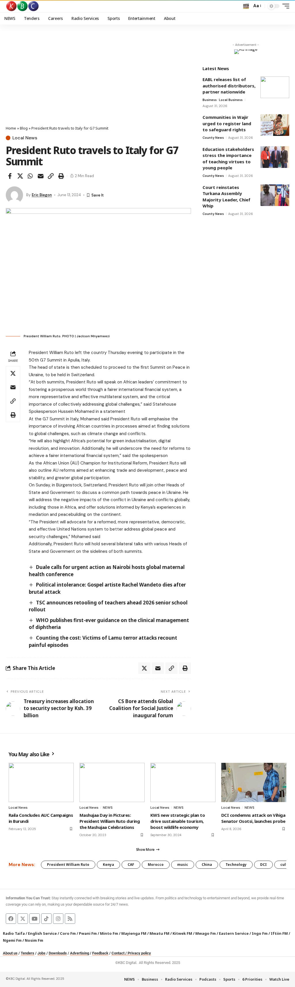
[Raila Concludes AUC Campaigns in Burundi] (41, 782)
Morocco (156, 864)
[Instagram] (58, 918)
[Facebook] (11, 918)
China (207, 864)
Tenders (27, 953)
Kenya (108, 864)
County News (213, 138)
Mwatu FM (159, 933)
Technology (236, 864)
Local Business (231, 100)
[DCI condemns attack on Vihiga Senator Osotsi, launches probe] (253, 782)
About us (10, 953)
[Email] (41, 176)
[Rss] (70, 918)
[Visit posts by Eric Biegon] (14, 195)
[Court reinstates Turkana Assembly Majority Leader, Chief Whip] (274, 195)
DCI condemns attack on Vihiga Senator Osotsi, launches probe (253, 818)
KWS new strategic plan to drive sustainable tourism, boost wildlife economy (177, 821)
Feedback (100, 953)
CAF (131, 864)
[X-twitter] (23, 918)
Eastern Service (234, 933)
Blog (24, 128)
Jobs (41, 953)
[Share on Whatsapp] (30, 176)
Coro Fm (68, 933)
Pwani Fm (88, 933)
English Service (42, 933)
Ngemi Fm (12, 940)
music (182, 864)
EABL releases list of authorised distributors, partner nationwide (229, 85)
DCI (263, 864)
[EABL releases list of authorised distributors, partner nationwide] (274, 87)
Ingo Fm (260, 933)
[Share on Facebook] (10, 176)
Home (11, 128)
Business (210, 100)
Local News (24, 138)
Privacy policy (139, 953)
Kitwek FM (182, 933)
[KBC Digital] (22, 6)
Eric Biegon (42, 194)
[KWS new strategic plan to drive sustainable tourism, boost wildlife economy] (182, 782)
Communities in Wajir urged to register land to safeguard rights (227, 123)
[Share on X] (20, 176)
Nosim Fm (33, 940)
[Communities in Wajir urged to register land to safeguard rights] (274, 125)
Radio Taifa (14, 933)
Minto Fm (109, 933)
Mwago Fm (205, 933)
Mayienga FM (133, 933)
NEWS (108, 807)
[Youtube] (34, 918)
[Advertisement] (98, 82)
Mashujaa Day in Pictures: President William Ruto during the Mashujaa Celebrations (110, 821)
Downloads (58, 953)
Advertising (79, 953)
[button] (246, 6)
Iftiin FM (279, 933)
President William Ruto (68, 864)
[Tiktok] (46, 918)
